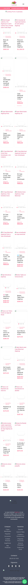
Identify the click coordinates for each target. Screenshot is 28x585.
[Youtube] (12, 566)
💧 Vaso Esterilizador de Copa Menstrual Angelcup (20, 258)
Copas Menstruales (23, 90)
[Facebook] (8, 566)
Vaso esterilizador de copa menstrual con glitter (6, 81)
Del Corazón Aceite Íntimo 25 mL (7, 369)
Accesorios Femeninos (8, 37)
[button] (24, 581)
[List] (4, 15)
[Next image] (11, 25)
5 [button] (20, 86)
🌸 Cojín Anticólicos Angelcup (6, 296)
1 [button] (1, 126)
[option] (7, 25)
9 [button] (26, 86)
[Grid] (1, 15)
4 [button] (18, 86)
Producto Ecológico (22, 440)
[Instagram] (15, 566)
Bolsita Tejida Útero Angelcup (20, 297)
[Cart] (3, 4)
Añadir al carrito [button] (9, 321)
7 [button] (23, 86)
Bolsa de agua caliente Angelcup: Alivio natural (7, 43)
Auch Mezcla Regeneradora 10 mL (21, 332)
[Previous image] (3, 25)
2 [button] (15, 86)
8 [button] (24, 86)
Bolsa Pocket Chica (19, 485)
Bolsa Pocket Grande (5, 485)
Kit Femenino (8, 171)
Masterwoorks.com (19, 582)
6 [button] (21, 86)
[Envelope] (19, 566)
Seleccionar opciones (9, 30)
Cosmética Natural (8, 328)
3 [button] (17, 86)
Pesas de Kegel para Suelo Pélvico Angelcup (20, 43)
